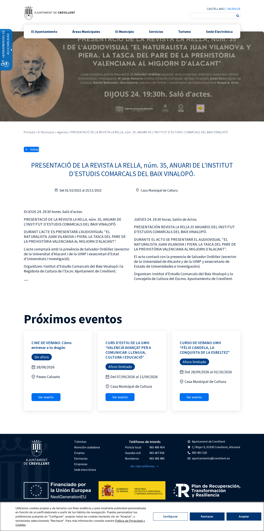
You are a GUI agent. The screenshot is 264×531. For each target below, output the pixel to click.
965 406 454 (156, 447)
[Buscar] (237, 16)
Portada (29, 132)
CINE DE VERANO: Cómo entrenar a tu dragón (52, 345)
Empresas (80, 464)
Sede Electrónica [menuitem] (219, 31)
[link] (50, 13)
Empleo (79, 453)
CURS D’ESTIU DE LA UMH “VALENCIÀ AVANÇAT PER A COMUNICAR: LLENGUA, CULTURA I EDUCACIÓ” (128, 350)
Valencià (233, 8)
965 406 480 (156, 458)
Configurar (170, 516)
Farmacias (81, 458)
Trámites (80, 442)
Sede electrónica (85, 470)
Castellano (216, 8)
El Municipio (46, 132)
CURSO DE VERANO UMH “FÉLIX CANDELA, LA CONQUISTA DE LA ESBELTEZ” (205, 347)
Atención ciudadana (87, 447)
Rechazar (207, 516)
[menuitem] (87, 442)
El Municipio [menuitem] (124, 31)
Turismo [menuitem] (184, 31)
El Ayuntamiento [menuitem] (44, 31)
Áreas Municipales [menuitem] (86, 31)
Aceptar (244, 516)
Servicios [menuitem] (156, 31)
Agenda (62, 132)
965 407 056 (156, 453)
